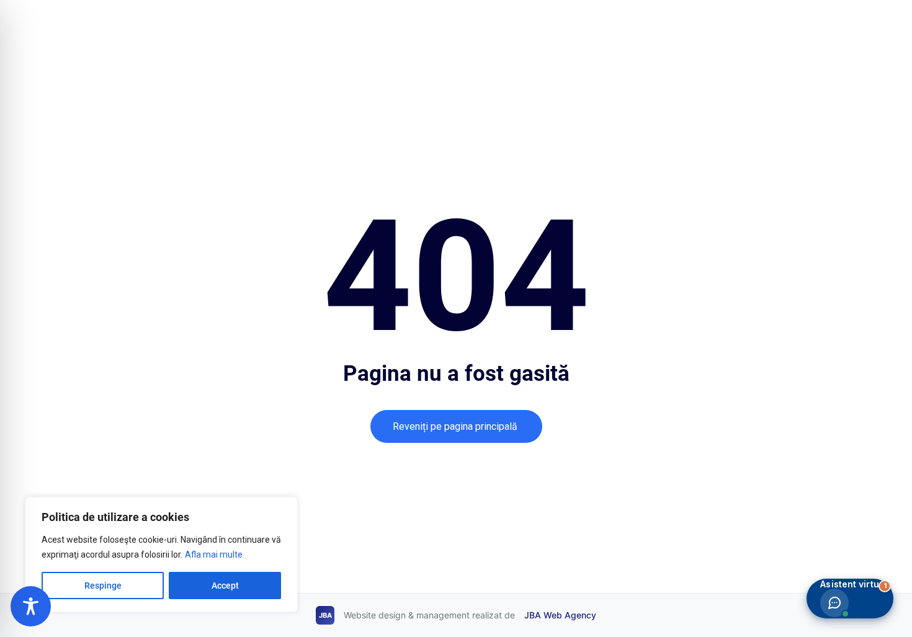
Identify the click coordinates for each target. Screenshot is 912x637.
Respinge (103, 585)
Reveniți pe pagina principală (456, 426)
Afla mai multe (214, 554)
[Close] (284, 507)
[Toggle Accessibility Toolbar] (30, 606)
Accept (225, 585)
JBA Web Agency (560, 615)
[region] (161, 554)
